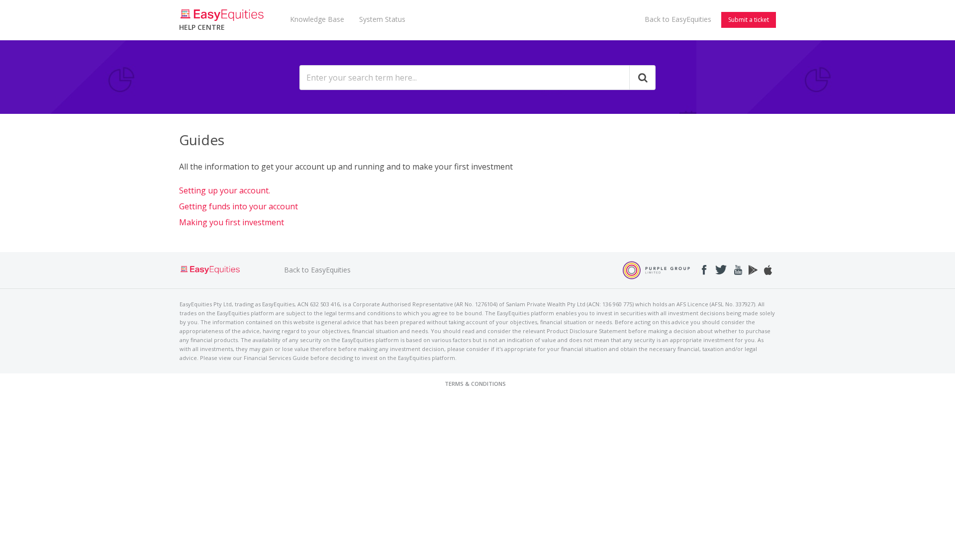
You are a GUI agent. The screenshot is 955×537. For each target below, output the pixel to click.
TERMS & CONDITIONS (475, 383)
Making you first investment (231, 222)
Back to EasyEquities (678, 19)
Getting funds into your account (238, 206)
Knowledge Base (317, 19)
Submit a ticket (748, 19)
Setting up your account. (224, 190)
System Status (382, 19)
